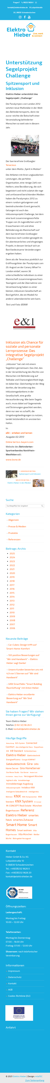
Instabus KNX (28, 787)
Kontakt (12, 983)
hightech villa (11, 780)
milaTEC (38, 1076)
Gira (30, 764)
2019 (12, 577)
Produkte (13, 533)
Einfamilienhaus (30, 751)
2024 (12, 557)
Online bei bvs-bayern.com (19, 442)
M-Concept (37, 802)
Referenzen (14, 539)
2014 (12, 596)
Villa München (25, 834)
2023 (12, 561)
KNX (17, 796)
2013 (12, 600)
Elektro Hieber (16, 755)
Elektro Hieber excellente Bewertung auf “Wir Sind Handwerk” (20, 698)
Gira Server (24, 772)
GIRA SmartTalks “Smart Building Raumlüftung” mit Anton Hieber (24, 685)
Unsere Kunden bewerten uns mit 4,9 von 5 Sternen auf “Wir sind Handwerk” (24, 673)
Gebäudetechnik (16, 763)
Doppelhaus (38, 747)
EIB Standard (16, 750)
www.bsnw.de (13, 459)
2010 (12, 612)
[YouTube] (29, 18)
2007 (12, 624)
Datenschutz (14, 977)
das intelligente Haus (24, 747)
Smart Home (16, 824)
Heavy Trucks (18, 776)
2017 (12, 584)
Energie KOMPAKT (29, 760)
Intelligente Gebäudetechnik (16, 792)
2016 (12, 588)
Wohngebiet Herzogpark (22, 838)
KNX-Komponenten (29, 797)
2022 (12, 565)
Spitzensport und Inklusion (30, 474)
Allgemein (13, 519)
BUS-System (20, 743)
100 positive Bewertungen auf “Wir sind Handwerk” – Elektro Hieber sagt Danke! (22, 659)
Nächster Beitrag (23, 480)
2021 (12, 569)
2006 (12, 628)
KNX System (24, 801)
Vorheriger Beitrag (28, 471)
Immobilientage (24, 780)
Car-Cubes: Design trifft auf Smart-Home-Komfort (21, 646)
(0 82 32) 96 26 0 (23, 725)
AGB (10, 989)
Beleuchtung (10, 743)
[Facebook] (25, 18)
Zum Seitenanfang (34, 1080)
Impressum (14, 970)
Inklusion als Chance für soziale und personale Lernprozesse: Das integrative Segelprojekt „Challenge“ (25, 350)
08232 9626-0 (28, 2)
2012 (12, 604)
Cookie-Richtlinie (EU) (19, 995)
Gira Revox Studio (12, 772)
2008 (12, 620)
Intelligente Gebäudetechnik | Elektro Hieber (25, 30)
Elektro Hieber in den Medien (19, 483)
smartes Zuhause (23, 819)
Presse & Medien (17, 526)
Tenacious (11, 165)
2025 (12, 553)
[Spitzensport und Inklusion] (11, 477)
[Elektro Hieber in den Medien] (38, 486)
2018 (12, 580)
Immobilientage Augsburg (19, 783)
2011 (12, 608)
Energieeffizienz (13, 759)
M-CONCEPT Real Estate (18, 805)
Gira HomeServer (30, 768)
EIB (7, 751)
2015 (12, 592)
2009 (12, 616)
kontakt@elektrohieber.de (18, 7)
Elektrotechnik (33, 755)
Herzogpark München (33, 776)
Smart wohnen (24, 830)
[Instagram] (20, 18)
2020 (12, 573)
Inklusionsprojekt (13, 788)
